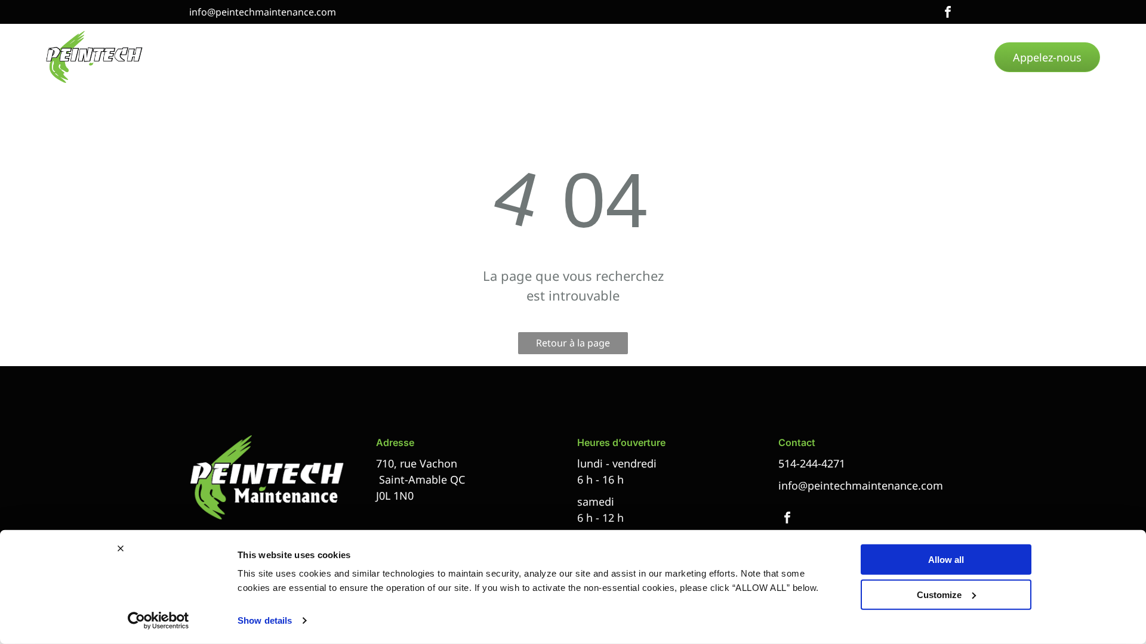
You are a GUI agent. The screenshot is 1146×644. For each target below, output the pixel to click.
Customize (939, 594)
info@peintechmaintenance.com (262, 11)
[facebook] (948, 13)
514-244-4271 (811, 463)
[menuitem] (253, 57)
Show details (265, 620)
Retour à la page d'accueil (573, 345)
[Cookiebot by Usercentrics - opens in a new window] (158, 621)
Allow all (946, 560)
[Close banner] (121, 548)
